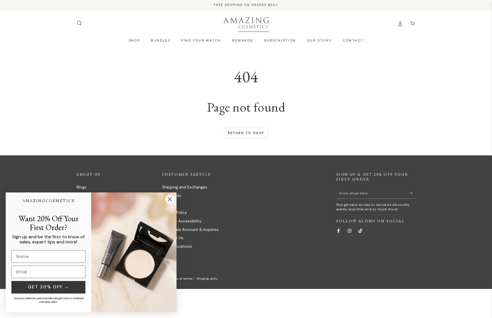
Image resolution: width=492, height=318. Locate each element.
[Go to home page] (246, 23)
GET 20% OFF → (48, 287)
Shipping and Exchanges (184, 187)
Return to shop (246, 133)
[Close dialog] (169, 199)
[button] (79, 23)
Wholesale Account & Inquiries (190, 229)
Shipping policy (207, 278)
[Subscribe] (412, 193)
